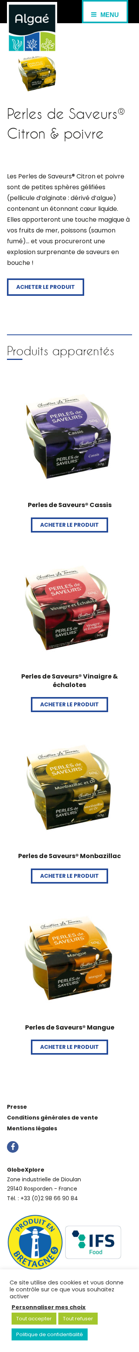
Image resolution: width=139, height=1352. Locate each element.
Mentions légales (32, 1128)
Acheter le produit (45, 287)
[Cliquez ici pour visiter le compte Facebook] (13, 1148)
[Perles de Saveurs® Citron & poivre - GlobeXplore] (32, 29)
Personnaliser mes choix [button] (49, 1307)
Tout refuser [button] (78, 1318)
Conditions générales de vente (52, 1117)
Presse (17, 1107)
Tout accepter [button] (34, 1318)
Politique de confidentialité (49, 1334)
